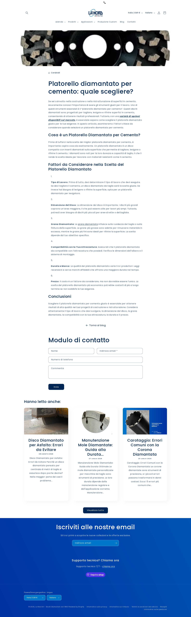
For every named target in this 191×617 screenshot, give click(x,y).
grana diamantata (88, 224)
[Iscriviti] (116, 543)
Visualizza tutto (95, 510)
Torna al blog (97, 325)
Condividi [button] (55, 72)
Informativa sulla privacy (97, 607)
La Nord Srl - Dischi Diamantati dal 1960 (51, 607)
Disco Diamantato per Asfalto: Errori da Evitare (46, 445)
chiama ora (108, 566)
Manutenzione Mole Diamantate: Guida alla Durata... (95, 447)
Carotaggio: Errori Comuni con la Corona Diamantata (144, 447)
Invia (56, 386)
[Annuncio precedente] (25, 2)
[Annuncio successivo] (166, 2)
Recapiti (163, 607)
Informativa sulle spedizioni (155, 609)
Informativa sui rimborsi (119, 607)
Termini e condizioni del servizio (145, 607)
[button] (27, 13)
